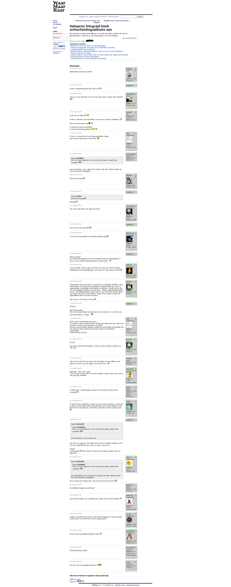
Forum (55, 22)
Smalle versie (120, 585)
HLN (84, 41)
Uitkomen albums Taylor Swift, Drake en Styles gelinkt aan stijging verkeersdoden (99, 55)
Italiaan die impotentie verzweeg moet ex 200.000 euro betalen (93, 48)
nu (76, 579)
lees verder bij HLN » (130, 38)
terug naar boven (133, 585)
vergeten (62, 48)
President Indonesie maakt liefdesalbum (85, 57)
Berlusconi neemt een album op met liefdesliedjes (88, 46)
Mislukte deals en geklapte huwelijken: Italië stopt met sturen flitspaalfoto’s (97, 51)
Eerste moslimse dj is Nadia (81, 53)
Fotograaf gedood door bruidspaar (82, 49)
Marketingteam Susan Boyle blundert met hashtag (88, 58)
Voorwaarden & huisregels (57, 52)
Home (55, 21)
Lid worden (57, 24)
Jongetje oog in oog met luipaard (115, 21)
